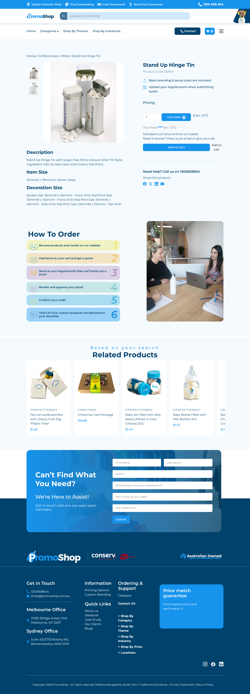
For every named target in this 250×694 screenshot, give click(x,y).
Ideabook (92, 615)
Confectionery (48, 56)
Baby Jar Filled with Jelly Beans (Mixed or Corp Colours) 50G (143, 419)
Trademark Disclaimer (153, 684)
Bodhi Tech (130, 684)
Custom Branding (98, 594)
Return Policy (205, 684)
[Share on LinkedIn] (156, 183)
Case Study (93, 619)
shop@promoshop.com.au (50, 596)
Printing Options (97, 590)
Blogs (89, 628)
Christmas (87, 409)
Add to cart (217, 147)
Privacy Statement (182, 684)
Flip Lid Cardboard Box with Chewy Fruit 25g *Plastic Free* (46, 419)
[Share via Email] (162, 183)
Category (124, 595)
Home (31, 31)
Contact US (126, 603)
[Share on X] (150, 183)
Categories (48, 31)
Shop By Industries (106, 31)
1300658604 (40, 591)
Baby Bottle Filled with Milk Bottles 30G (189, 417)
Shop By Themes (75, 31)
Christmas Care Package (95, 414)
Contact (190, 31)
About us (91, 611)
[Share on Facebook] (145, 183)
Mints (65, 56)
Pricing (149, 102)
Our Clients (93, 624)
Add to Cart (176, 147)
